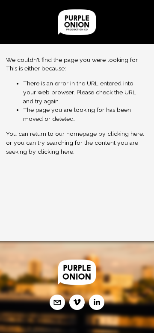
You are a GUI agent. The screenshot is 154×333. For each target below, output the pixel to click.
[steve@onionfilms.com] (57, 302)
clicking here (125, 133)
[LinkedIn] (96, 302)
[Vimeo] (77, 302)
